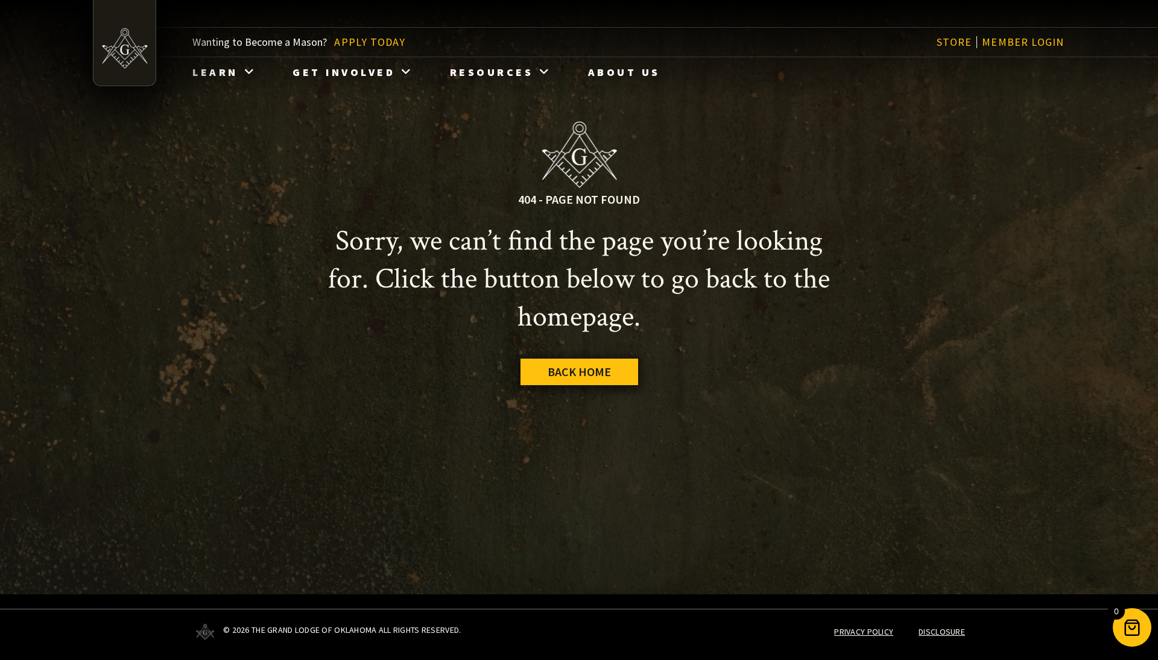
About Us (624, 72)
